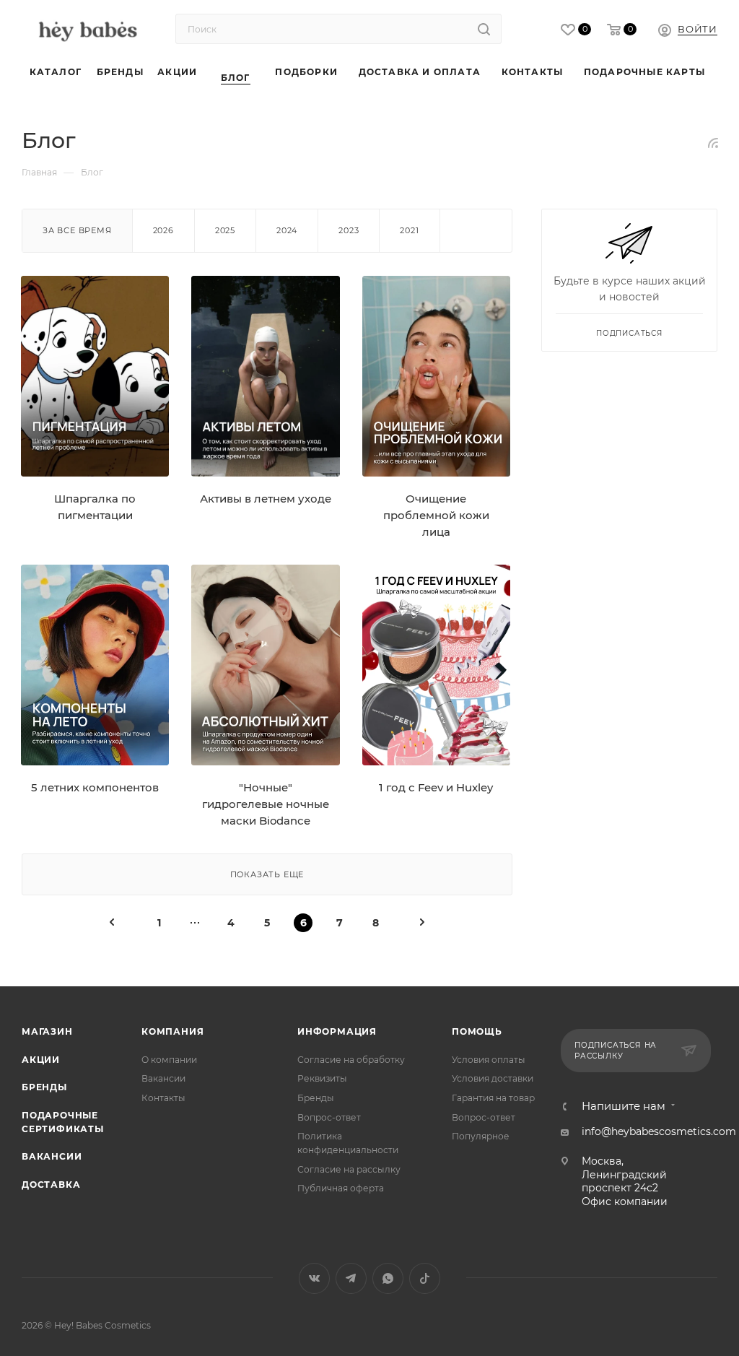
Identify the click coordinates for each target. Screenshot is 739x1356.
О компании (169, 1059)
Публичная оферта (340, 1188)
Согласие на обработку (351, 1059)
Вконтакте (314, 1278)
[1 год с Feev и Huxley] (436, 665)
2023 (348, 230)
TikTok (424, 1278)
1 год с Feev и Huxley (436, 787)
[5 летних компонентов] (95, 665)
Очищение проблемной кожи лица (436, 515)
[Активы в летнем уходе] (265, 376)
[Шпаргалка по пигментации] (95, 376)
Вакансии (52, 1156)
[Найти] (484, 29)
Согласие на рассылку (349, 1169)
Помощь (477, 1031)
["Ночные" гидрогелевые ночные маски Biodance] (265, 665)
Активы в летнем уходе (265, 498)
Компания (172, 1031)
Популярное (481, 1136)
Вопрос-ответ (329, 1117)
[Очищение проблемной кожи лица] (436, 376)
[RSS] (713, 142)
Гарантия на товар (493, 1097)
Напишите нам (623, 1106)
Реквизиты (322, 1078)
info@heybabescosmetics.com (659, 1131)
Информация (337, 1031)
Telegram (351, 1278)
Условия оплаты (488, 1059)
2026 (163, 230)
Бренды (44, 1087)
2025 (225, 230)
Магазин (47, 1031)
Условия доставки (492, 1078)
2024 (286, 230)
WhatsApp (387, 1278)
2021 (409, 230)
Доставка (51, 1184)
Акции (41, 1059)
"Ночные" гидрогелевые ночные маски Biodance (265, 804)
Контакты (163, 1097)
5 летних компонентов (95, 787)
